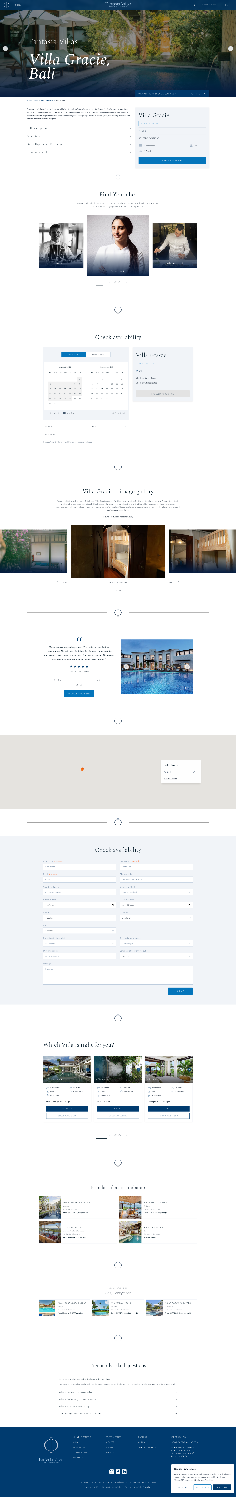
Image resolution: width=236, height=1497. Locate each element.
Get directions (170, 778)
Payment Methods (141, 1482)
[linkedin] (124, 1471)
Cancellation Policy (122, 1482)
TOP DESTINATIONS (147, 1447)
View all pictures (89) (117, 582)
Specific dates (74, 354)
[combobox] (207, 4)
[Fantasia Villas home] (6, 4)
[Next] (126, 282)
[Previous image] (5, 48)
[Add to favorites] (194, 772)
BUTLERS (142, 1437)
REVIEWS (110, 1447)
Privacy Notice (105, 1482)
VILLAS (76, 1442)
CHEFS (141, 1442)
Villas (36, 100)
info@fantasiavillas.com (185, 1442)
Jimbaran (49, 100)
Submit (180, 991)
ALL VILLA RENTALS (82, 1437)
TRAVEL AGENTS (113, 1437)
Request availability (79, 693)
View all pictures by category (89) (118, 516)
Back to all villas (149, 123)
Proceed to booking (162, 394)
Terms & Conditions (88, 1482)
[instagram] (111, 1471)
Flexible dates (98, 354)
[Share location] (197, 772)
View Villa (67, 1109)
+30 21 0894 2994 (179, 1437)
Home (29, 100)
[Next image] (230, 48)
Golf (108, 1293)
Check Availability (67, 1116)
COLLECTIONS (80, 1452)
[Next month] (123, 367)
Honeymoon (122, 1293)
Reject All (183, 1487)
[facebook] (118, 1471)
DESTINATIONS (80, 1447)
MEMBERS (111, 1442)
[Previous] (110, 282)
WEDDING (111, 1452)
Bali (42, 100)
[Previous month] (49, 367)
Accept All (222, 1487)
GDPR (153, 1482)
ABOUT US (78, 1457)
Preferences (202, 1487)
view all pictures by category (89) (157, 93)
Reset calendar (118, 413)
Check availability (172, 160)
